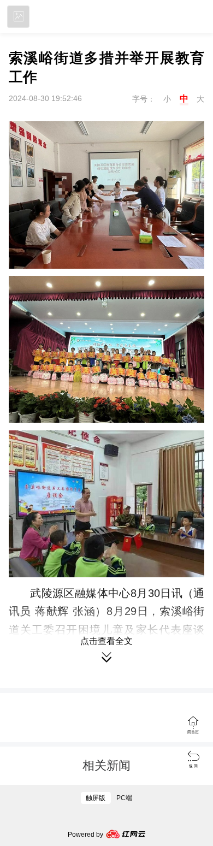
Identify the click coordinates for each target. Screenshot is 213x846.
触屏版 (95, 798)
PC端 (124, 798)
